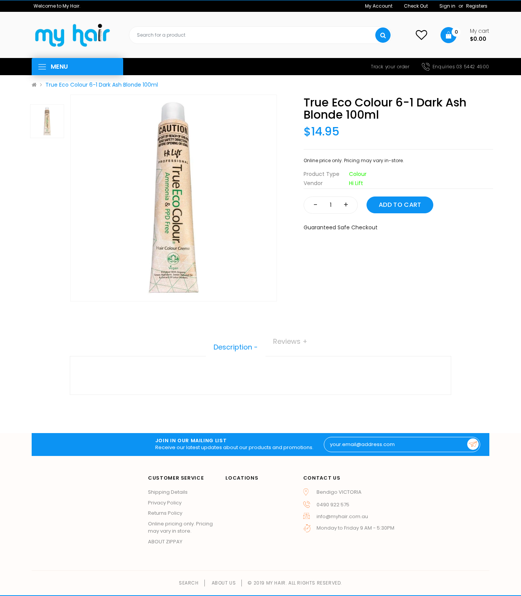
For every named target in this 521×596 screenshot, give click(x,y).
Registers (476, 6)
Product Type (321, 174)
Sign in (448, 6)
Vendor (313, 183)
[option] (173, 198)
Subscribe (473, 444)
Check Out (416, 6)
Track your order (390, 66)
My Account (378, 6)
